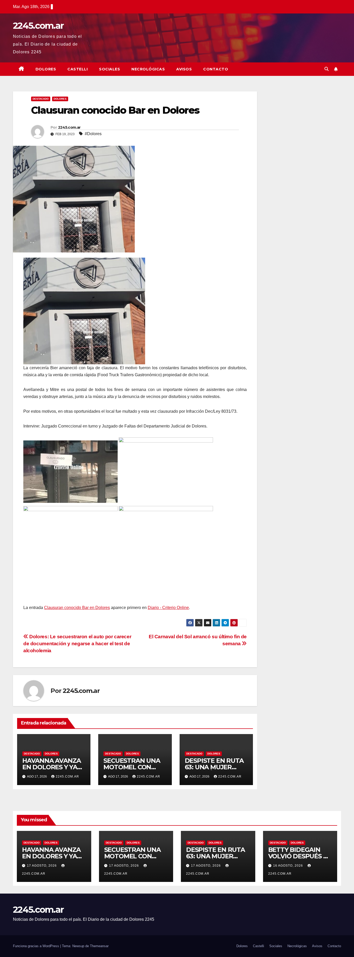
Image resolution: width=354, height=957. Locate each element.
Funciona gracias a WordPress (36, 946)
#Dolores (93, 134)
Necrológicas (148, 69)
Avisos (184, 69)
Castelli (77, 69)
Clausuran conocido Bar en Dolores (77, 607)
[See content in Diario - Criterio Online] (84, 311)
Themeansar (99, 946)
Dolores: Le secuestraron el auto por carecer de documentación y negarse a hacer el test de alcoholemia (77, 643)
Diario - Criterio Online (168, 607)
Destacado (41, 98)
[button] (326, 69)
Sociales (109, 69)
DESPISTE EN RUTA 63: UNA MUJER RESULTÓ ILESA (214, 767)
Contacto (215, 69)
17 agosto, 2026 (42, 865)
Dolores (46, 69)
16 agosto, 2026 (288, 865)
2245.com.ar (38, 25)
